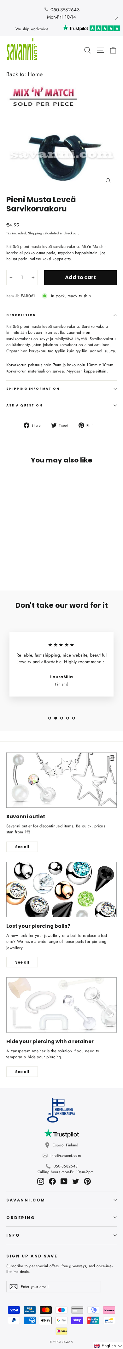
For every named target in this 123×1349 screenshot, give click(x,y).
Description (21, 315)
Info (13, 1235)
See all (22, 846)
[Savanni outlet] (61, 780)
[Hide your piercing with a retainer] (61, 1005)
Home (35, 74)
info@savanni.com (65, 1155)
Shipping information (33, 389)
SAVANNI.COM (25, 1200)
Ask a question (24, 405)
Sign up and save (31, 1255)
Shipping (35, 233)
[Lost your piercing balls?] (61, 889)
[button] (108, 1345)
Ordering (20, 1217)
